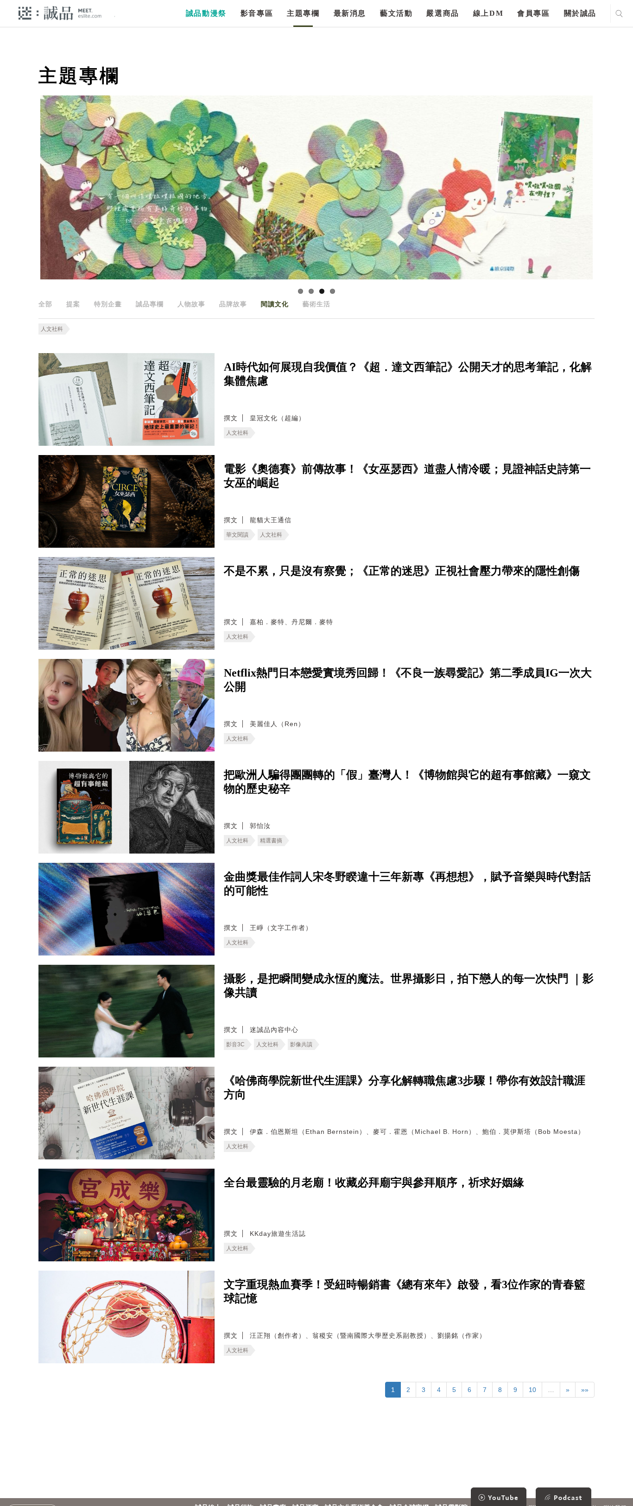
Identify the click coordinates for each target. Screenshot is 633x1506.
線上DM (488, 13)
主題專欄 (303, 13)
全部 (45, 304)
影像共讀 (301, 1044)
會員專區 (533, 13)
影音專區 (257, 13)
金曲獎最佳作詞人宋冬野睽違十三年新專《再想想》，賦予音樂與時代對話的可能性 (407, 884)
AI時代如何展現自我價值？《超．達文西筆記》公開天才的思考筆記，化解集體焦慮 (408, 374)
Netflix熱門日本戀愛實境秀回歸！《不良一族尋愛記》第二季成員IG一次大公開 (408, 680)
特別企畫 (108, 304)
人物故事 (191, 304)
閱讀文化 (275, 304)
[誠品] (60, 12)
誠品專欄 (150, 304)
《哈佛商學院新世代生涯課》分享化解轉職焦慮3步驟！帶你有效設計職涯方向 (404, 1088)
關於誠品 (580, 13)
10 (532, 1389)
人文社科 (52, 329)
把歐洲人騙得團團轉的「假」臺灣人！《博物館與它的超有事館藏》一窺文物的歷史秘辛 (407, 782)
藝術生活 (316, 304)
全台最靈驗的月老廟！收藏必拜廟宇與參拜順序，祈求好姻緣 (374, 1183)
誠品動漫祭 (206, 13)
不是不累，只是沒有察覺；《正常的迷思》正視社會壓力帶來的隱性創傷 (402, 571)
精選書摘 (271, 840)
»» (585, 1389)
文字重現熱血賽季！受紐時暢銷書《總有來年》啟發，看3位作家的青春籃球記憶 (404, 1291)
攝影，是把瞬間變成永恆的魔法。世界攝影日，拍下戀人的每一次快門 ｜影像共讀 (409, 986)
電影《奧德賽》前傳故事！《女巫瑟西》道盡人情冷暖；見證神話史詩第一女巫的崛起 (407, 476)
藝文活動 (396, 13)
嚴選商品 (442, 13)
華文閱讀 (237, 535)
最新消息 (350, 13)
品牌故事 (233, 304)
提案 (73, 304)
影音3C (235, 1044)
